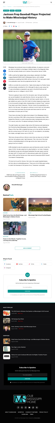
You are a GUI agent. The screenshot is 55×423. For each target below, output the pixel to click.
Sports (12, 10)
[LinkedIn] (4, 77)
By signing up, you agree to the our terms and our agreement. (28, 294)
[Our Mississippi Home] (27, 2)
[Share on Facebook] (9, 26)
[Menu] (4, 2)
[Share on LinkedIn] (16, 26)
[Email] (4, 84)
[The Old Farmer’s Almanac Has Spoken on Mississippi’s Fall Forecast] (6, 313)
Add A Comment (27, 248)
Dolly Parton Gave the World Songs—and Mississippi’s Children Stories (14, 215)
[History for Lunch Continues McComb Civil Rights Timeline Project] (6, 356)
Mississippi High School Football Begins (39, 215)
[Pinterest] (4, 81)
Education (5, 236)
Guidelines (25, 414)
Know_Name (37, 418)
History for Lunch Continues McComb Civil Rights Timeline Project (29, 354)
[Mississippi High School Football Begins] (40, 204)
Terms (31, 414)
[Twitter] (4, 74)
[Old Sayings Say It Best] (6, 320)
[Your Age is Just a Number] (6, 349)
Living (29, 212)
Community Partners (31, 412)
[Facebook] (4, 71)
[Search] (51, 2)
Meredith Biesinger (12, 22)
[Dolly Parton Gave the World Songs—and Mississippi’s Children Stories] (15, 204)
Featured (6, 10)
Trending (18, 10)
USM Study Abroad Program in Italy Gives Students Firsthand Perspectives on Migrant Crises (15, 176)
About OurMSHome (10, 412)
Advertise (21, 412)
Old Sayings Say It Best (17, 319)
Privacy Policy (37, 294)
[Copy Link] (4, 88)
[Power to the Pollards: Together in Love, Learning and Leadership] (15, 228)
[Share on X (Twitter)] (11, 26)
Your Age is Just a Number (18, 347)
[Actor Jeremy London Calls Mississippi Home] (6, 328)
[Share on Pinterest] (14, 26)
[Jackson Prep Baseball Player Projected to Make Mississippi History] (27, 46)
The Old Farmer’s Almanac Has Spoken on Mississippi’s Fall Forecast (30, 311)
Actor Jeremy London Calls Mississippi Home (23, 326)
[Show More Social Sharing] (19, 26)
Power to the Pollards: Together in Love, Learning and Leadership (14, 239)
